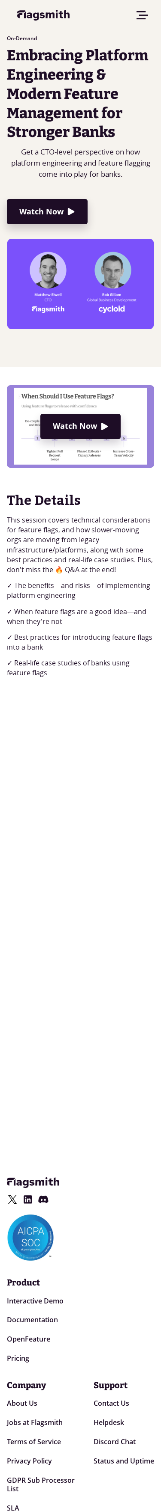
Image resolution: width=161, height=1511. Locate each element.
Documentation (32, 1319)
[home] (41, 15)
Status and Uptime (124, 1461)
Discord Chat (115, 1441)
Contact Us (111, 1403)
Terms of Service (34, 1441)
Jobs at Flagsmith (35, 1422)
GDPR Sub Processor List (41, 1484)
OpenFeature (28, 1339)
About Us (22, 1403)
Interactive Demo (35, 1301)
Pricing (18, 1358)
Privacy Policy (29, 1461)
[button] (143, 15)
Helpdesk (109, 1422)
